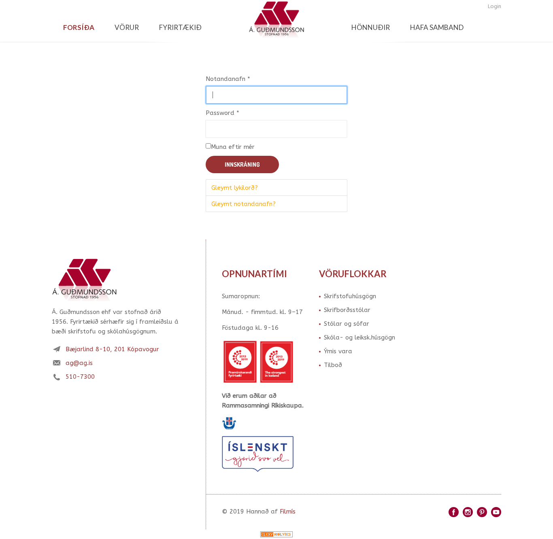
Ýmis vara (338, 351)
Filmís (288, 511)
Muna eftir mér (233, 147)
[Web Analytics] (276, 534)
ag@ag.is (79, 363)
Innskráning (242, 164)
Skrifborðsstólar (347, 310)
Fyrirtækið (180, 27)
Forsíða (78, 27)
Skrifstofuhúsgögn (350, 296)
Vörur (127, 27)
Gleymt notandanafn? (243, 204)
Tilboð (333, 365)
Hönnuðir (370, 27)
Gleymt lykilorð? (234, 187)
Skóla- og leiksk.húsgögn (359, 337)
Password (222, 113)
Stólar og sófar (346, 323)
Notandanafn (228, 79)
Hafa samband (437, 27)
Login (494, 6)
